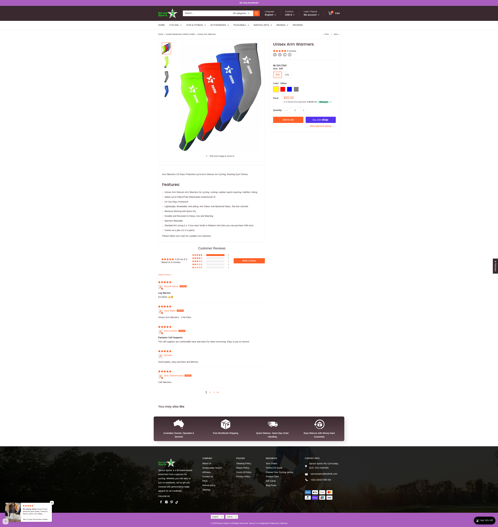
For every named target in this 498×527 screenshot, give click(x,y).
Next (336, 34)
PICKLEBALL (239, 25)
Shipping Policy (243, 463)
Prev (327, 34)
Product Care (272, 476)
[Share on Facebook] (275, 55)
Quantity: (277, 110)
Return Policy (242, 468)
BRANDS (280, 25)
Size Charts (271, 463)
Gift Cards (271, 481)
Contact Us (207, 476)
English (215, 517)
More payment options (320, 126)
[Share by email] (290, 55)
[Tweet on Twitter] (285, 55)
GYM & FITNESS (194, 25)
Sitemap (206, 490)
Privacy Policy (243, 476)
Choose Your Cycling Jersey (279, 472)
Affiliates (206, 472)
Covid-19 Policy (244, 472)
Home (160, 34)
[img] (164, 282)
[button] (280, 51)
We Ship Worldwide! (249, 3)
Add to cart (288, 120)
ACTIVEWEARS (218, 25)
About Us (206, 463)
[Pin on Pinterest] (280, 55)
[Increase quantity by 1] (303, 110)
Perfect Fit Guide (274, 468)
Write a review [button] (249, 261)
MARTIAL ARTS (261, 25)
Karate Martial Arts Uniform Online (180, 34)
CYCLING (174, 25)
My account (310, 14)
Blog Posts (271, 485)
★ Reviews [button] (495, 266)
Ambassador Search (212, 468)
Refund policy (209, 485)
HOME (161, 25)
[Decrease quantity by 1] (286, 110)
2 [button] (210, 392)
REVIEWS (298, 25)
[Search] (256, 13)
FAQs (205, 481)
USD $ (229, 517)
